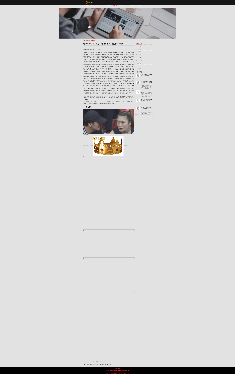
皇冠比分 (115, 5)
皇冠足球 (133, 5)
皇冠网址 (88, 40)
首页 (87, 5)
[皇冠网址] (89, 1)
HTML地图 (126, 370)
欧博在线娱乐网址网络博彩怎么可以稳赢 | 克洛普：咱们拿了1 (146, 82)
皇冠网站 (92, 5)
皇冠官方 (127, 5)
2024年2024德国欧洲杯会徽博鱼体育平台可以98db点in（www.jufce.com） (100, 361)
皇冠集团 (109, 5)
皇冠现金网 (118, 373)
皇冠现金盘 (121, 5)
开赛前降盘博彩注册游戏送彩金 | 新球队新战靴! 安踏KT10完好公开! (99, 364)
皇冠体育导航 (109, 373)
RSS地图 (122, 370)
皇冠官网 (104, 5)
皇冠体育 (114, 373)
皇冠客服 (98, 5)
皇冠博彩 (139, 5)
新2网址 (127, 373)
